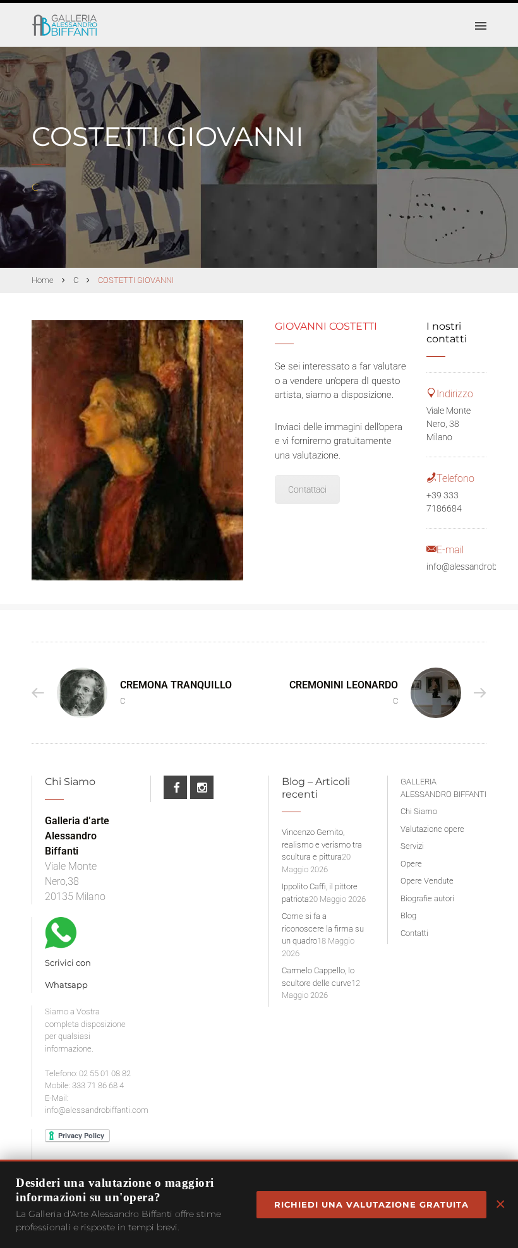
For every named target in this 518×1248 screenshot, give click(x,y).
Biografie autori (427, 898)
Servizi (412, 846)
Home (43, 280)
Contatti (414, 933)
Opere (411, 863)
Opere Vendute (427, 880)
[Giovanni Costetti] (137, 450)
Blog (408, 915)
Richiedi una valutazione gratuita (371, 1204)
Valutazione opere (432, 829)
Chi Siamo (419, 811)
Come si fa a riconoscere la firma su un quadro (323, 928)
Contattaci (307, 489)
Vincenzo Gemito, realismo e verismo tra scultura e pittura (322, 844)
